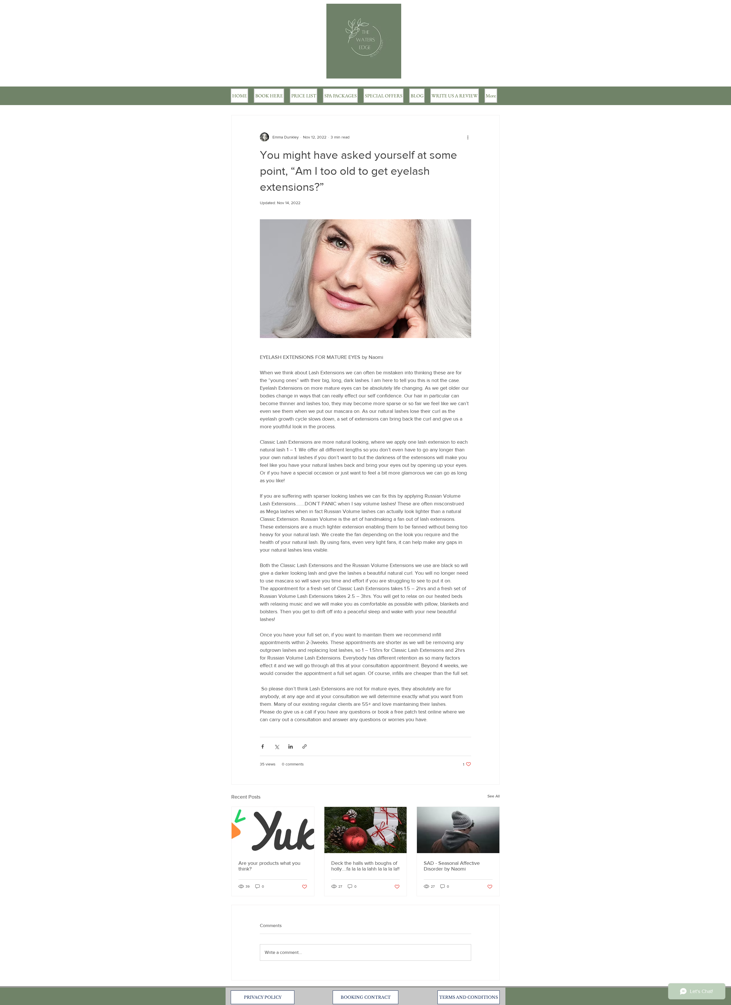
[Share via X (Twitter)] (276, 746)
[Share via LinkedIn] (290, 746)
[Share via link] (304, 746)
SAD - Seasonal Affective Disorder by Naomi (452, 866)
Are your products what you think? (269, 866)
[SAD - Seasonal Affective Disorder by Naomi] (458, 830)
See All (493, 796)
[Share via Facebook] (262, 746)
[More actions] (467, 137)
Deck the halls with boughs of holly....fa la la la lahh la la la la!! (365, 866)
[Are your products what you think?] (273, 830)
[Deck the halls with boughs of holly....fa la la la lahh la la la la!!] (365, 830)
